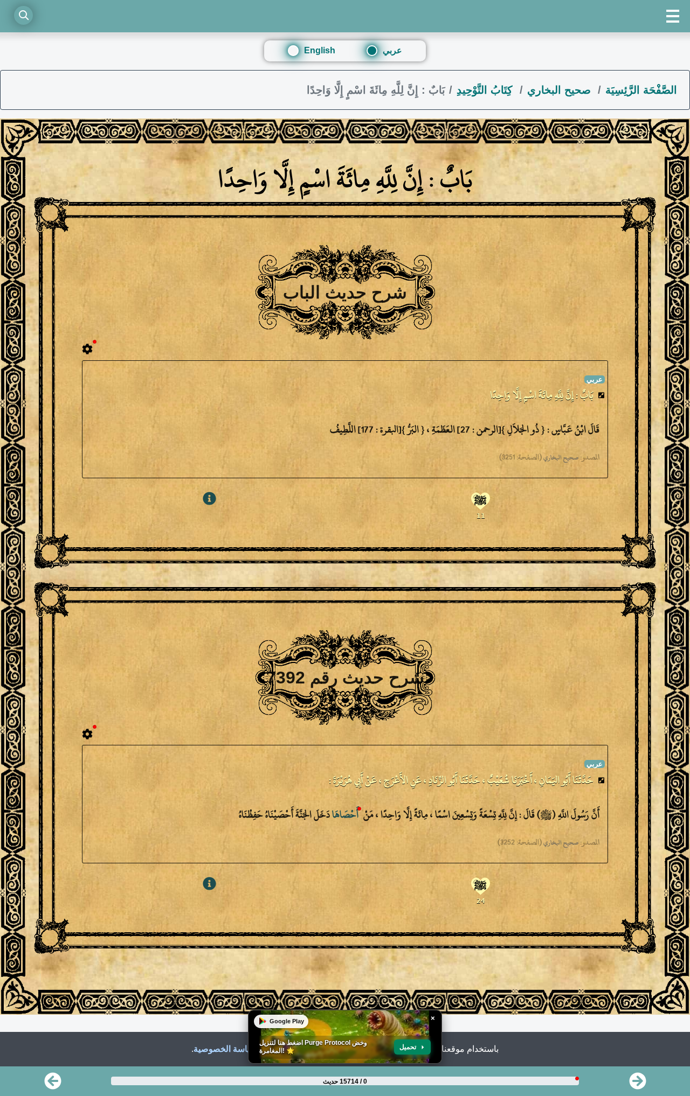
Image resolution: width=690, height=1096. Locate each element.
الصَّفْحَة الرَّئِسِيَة (641, 90)
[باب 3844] (637, 1084)
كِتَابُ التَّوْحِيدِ (486, 90)
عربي (392, 50)
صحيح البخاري (560, 90)
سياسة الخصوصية (225, 1048)
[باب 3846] (52, 1084)
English (319, 50)
